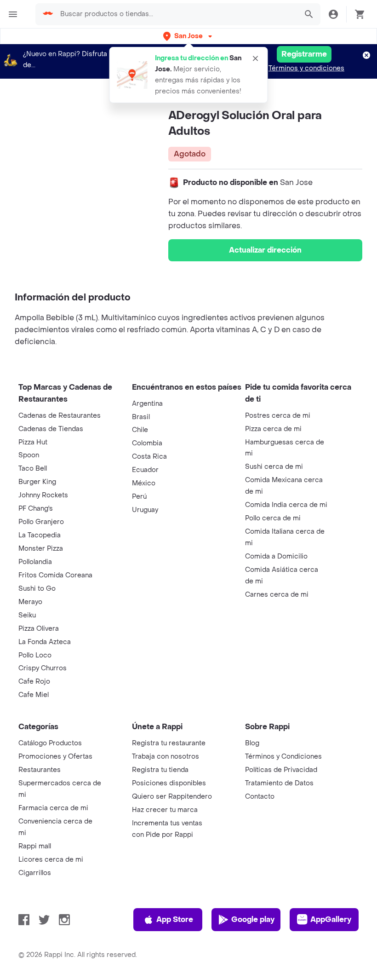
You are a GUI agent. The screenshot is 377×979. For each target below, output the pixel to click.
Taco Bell (32, 468)
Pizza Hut (32, 442)
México (143, 483)
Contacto (259, 796)
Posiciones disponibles (169, 783)
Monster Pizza (40, 548)
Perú (139, 496)
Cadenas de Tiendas (50, 429)
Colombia (147, 443)
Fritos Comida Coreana (55, 575)
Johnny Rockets (43, 495)
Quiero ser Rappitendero (172, 796)
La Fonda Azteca (44, 642)
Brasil (141, 417)
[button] (188, 36)
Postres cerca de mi (277, 415)
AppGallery (330, 919)
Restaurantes (39, 770)
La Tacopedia (39, 535)
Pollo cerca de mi (273, 518)
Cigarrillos (34, 873)
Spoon (28, 455)
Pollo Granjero (41, 522)
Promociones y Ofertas (55, 756)
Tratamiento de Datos (279, 783)
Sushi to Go (37, 588)
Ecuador (145, 470)
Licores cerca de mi (50, 859)
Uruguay (145, 510)
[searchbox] (176, 14)
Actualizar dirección (265, 250)
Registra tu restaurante (169, 743)
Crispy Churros (42, 668)
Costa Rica (149, 456)
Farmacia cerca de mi (53, 808)
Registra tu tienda (160, 770)
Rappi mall (34, 846)
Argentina (147, 403)
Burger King (37, 482)
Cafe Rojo (34, 681)
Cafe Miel (33, 695)
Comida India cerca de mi (286, 505)
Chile (140, 430)
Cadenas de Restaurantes (59, 415)
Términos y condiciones (306, 68)
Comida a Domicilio (276, 556)
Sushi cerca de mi (274, 466)
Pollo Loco (34, 655)
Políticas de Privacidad (281, 770)
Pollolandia (35, 562)
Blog (252, 743)
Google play (252, 919)
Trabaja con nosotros (165, 756)
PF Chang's (35, 508)
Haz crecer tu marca (165, 810)
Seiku (27, 615)
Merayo (30, 602)
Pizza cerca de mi (273, 429)
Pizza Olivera (38, 628)
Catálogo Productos (50, 743)
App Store (174, 919)
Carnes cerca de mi (276, 594)
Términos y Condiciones (283, 756)
